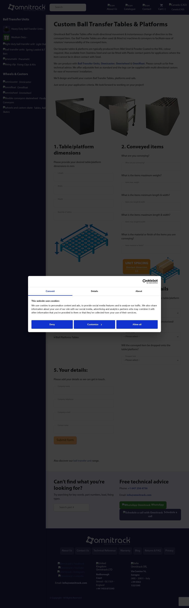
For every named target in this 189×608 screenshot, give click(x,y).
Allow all (137, 324)
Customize (92, 324)
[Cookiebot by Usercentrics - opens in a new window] (145, 281)
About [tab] (139, 291)
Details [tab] (94, 291)
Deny (52, 324)
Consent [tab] (50, 291)
